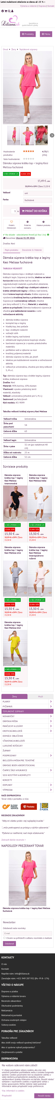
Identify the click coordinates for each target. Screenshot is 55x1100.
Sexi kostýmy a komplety (17, 775)
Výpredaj (8, 789)
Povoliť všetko (44, 1095)
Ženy (14, 696)
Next (52, 135)
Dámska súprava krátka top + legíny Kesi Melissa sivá (14, 550)
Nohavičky (8, 716)
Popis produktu (11, 250)
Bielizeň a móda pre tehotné (19, 760)
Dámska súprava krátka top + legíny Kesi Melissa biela (38, 478)
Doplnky (7, 785)
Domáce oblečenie (13, 735)
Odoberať (9, 943)
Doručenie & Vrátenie (32, 250)
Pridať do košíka (35, 211)
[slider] (28, 151)
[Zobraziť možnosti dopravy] (26, 809)
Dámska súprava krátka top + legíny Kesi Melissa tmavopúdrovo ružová (38, 553)
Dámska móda (10, 721)
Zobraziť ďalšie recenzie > (13, 839)
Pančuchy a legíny (13, 726)
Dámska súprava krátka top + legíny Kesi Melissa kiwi (14, 625)
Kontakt (51, 6)
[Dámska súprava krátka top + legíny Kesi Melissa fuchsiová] (27, 88)
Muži (40, 696)
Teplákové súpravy (13, 711)
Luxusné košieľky (13, 745)
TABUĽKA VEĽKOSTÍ (12, 268)
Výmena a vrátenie (28, 6)
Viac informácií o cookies (13, 1090)
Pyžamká (7, 706)
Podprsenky (9, 755)
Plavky (6, 701)
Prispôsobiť (7, 1096)
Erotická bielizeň (12, 731)
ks (18, 211)
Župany (7, 750)
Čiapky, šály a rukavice (15, 770)
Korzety (7, 780)
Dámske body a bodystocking (19, 765)
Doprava (42, 6)
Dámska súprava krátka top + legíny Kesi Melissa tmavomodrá (14, 479)
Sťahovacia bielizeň (14, 740)
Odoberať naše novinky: (14, 928)
